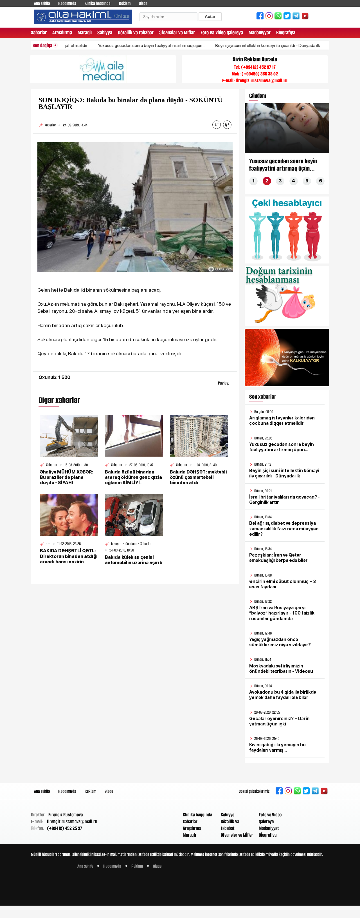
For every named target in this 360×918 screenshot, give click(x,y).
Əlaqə (143, 3)
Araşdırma (62, 32)
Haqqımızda (67, 3)
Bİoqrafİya (285, 32)
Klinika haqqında (98, 3)
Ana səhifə (42, 3)
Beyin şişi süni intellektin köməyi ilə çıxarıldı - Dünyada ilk (248, 45)
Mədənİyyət (260, 32)
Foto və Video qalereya (222, 32)
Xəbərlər (39, 32)
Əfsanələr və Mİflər (177, 32)
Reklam (124, 3)
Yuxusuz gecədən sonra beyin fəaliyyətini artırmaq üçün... (132, 45)
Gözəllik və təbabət (136, 32)
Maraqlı (85, 32)
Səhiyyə (104, 32)
